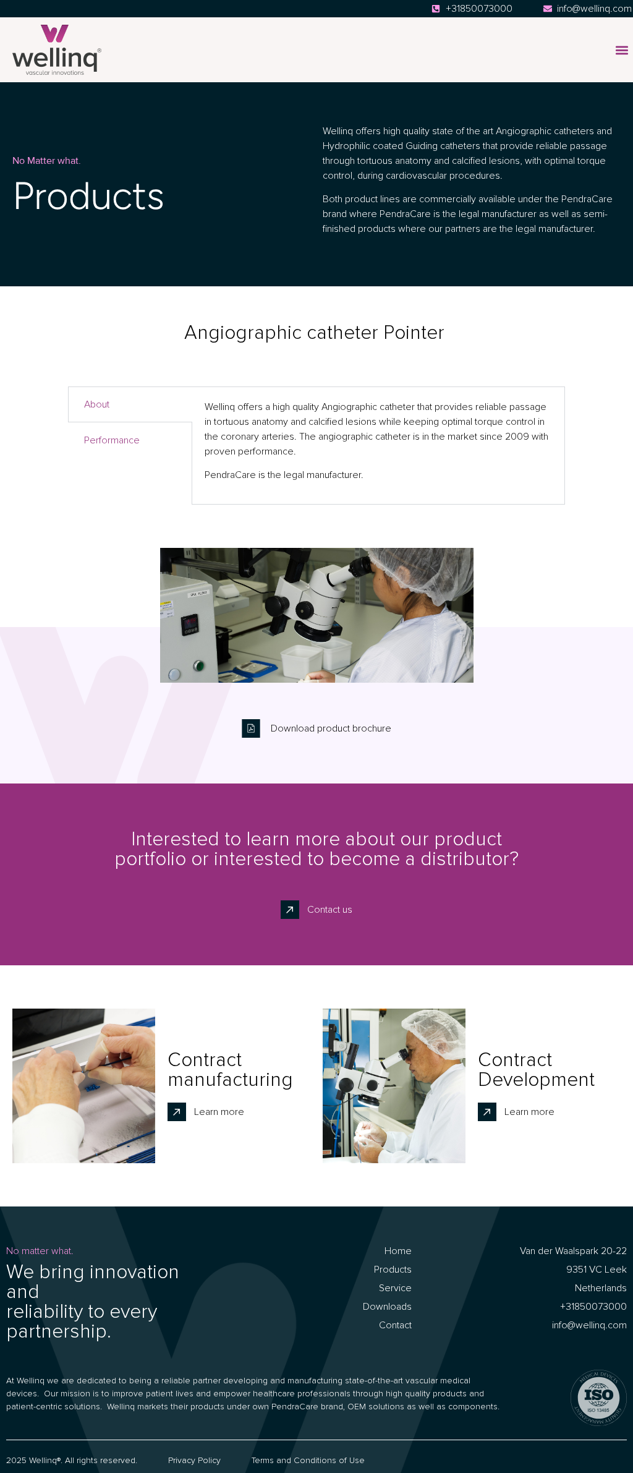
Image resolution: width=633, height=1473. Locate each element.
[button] (621, 50)
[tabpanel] (378, 445)
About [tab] (96, 404)
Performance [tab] (112, 440)
